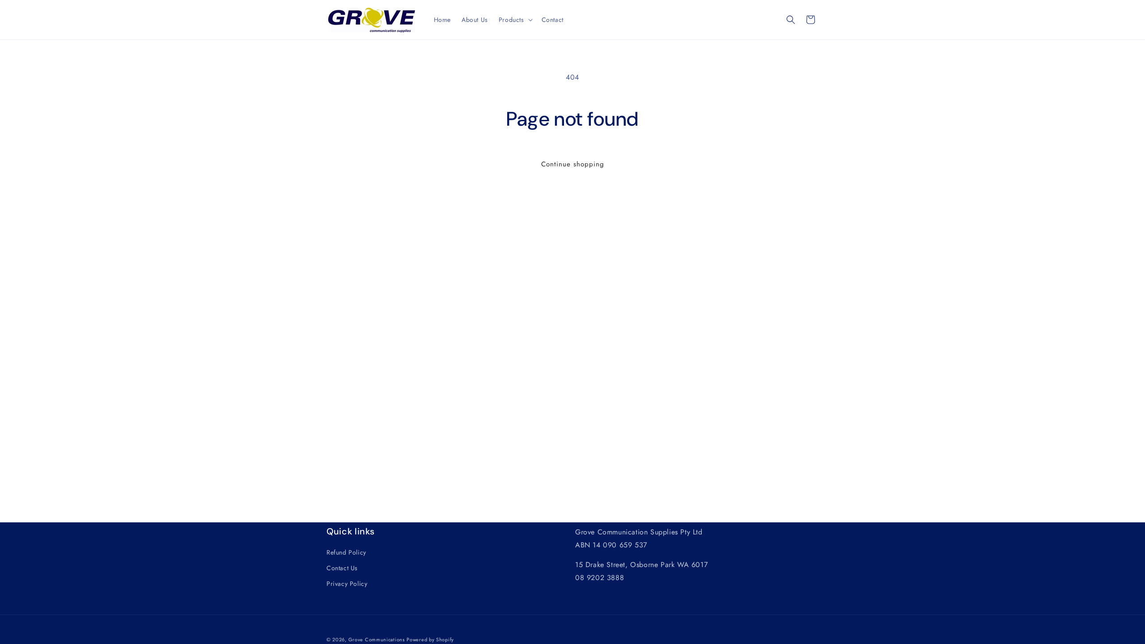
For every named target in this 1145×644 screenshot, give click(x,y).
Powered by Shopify (430, 639)
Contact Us (342, 568)
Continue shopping (572, 164)
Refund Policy (346, 552)
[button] (514, 19)
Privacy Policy (347, 583)
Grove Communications (376, 639)
